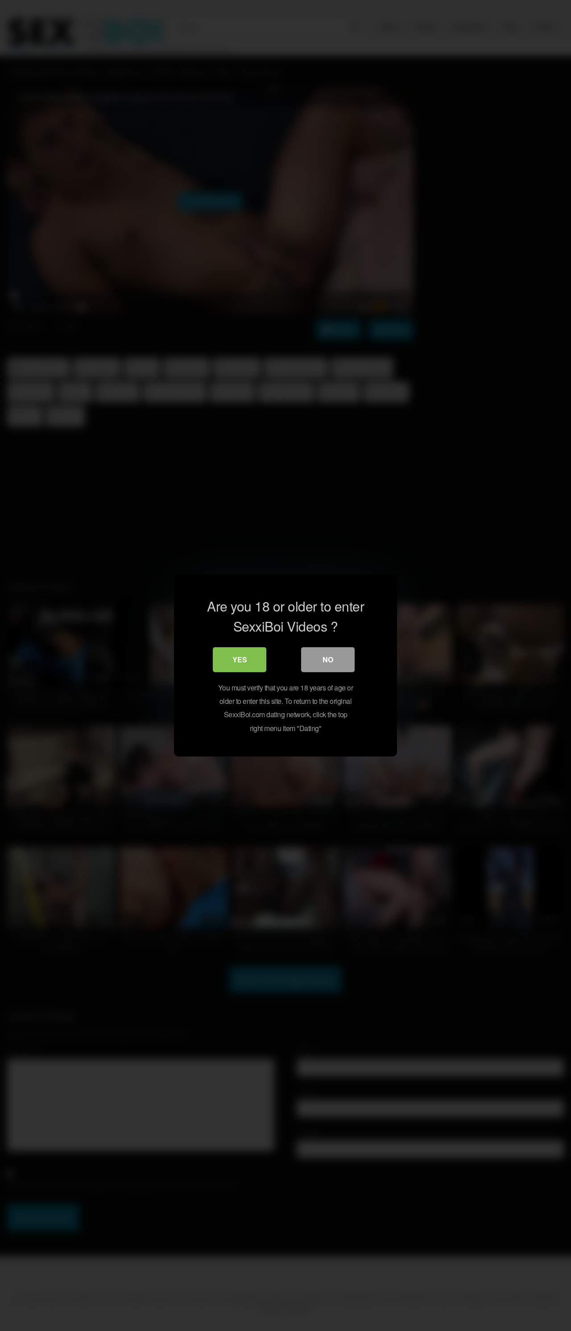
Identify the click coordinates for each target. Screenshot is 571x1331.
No (328, 659)
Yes (239, 659)
